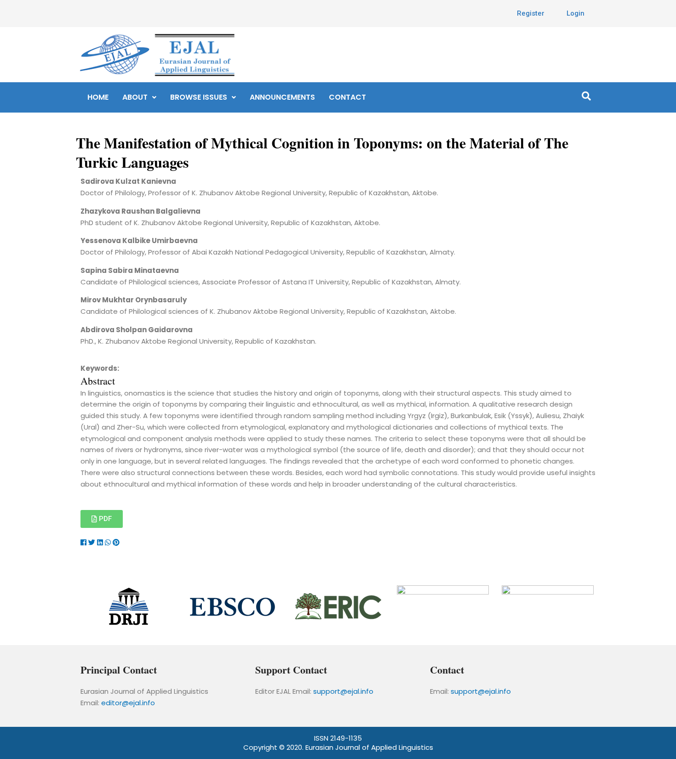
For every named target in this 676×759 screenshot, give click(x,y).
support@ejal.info (343, 691)
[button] (139, 97)
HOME (98, 97)
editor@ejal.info (128, 703)
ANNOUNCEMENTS (282, 97)
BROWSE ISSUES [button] (198, 97)
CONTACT (347, 97)
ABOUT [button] (135, 97)
